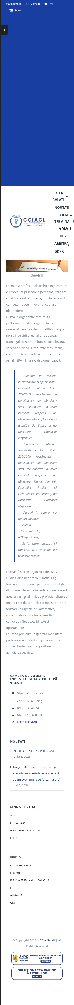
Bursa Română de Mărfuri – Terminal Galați (36, 56)
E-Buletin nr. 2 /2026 (21, 106)
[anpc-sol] (37, 968)
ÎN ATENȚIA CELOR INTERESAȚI (27, 19)
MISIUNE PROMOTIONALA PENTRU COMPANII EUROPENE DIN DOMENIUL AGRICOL (33, 143)
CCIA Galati (47, 940)
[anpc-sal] (37, 953)
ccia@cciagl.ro (27, 722)
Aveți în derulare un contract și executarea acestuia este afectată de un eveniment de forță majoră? (36, 37)
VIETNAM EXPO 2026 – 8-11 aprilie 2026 (35, 180)
